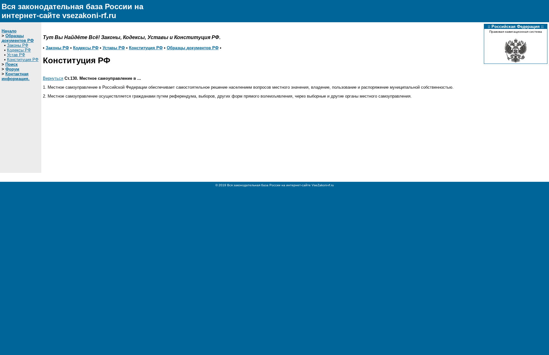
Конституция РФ (22, 59)
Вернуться (53, 78)
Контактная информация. (16, 76)
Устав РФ (16, 54)
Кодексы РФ (19, 50)
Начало (9, 31)
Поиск (11, 64)
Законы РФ (17, 45)
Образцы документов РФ (18, 38)
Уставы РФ (114, 47)
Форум (12, 69)
